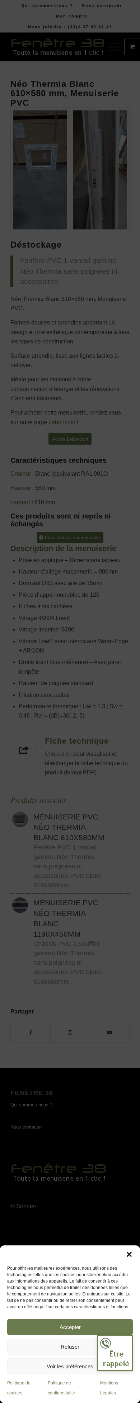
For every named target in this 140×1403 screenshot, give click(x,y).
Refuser (70, 1347)
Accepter (70, 1327)
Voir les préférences (70, 1366)
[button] (129, 1254)
